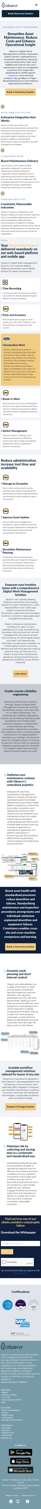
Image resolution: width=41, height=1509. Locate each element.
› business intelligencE (11, 1420)
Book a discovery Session (20, 92)
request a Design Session (20, 1107)
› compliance (7, 1417)
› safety (4, 1412)
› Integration (7, 1433)
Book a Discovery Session (20, 947)
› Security (5, 1430)
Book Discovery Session (20, 13)
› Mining (4, 1392)
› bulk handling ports (11, 1400)
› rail (3, 1402)
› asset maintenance (10, 1410)
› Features (6, 1428)
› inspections (7, 1415)
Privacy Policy (20, 1273)
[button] (36, 5)
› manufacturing (9, 1395)
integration (13, 75)
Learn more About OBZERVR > (14, 1382)
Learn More (20, 674)
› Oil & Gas (5, 1397)
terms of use (11, 1495)
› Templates (6, 1435)
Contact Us (6, 1438)
